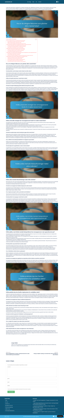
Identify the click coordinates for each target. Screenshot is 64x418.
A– (8, 416)
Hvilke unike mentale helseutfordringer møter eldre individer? (16, 48)
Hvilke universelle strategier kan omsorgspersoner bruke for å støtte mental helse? (19, 44)
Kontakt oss (7, 403)
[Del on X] (55, 416)
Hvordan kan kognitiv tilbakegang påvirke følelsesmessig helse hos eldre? (16, 43)
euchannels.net (8, 1)
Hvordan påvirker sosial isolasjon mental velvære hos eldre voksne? (15, 41)
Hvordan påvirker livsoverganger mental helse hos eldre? (14, 51)
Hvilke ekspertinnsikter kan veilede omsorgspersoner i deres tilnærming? (16, 61)
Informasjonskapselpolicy (9, 410)
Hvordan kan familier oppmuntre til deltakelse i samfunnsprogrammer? (16, 59)
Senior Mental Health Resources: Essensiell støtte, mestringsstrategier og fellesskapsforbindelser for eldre (45, 404)
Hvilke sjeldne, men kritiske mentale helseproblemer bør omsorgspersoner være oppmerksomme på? (21, 52)
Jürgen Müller (14, 343)
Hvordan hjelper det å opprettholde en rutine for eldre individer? (15, 47)
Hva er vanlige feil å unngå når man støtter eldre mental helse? (15, 60)
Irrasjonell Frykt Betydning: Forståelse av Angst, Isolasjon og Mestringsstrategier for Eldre (44, 406)
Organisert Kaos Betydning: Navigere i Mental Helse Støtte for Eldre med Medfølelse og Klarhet (45, 409)
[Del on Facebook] (56, 1)
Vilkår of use (7, 408)
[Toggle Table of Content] (35, 39)
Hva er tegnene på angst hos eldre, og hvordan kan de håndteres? (15, 50)
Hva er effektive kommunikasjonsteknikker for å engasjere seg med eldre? (16, 46)
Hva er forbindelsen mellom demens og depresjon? (13, 54)
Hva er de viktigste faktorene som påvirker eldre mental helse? (16, 40)
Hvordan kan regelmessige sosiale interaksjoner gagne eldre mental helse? (16, 45)
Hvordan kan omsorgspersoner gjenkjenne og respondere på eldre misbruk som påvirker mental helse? (20, 55)
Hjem (33, 1)
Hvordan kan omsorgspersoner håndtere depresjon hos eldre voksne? (16, 49)
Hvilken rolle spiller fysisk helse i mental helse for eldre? (14, 42)
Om (36, 1)
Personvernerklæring (9, 407)
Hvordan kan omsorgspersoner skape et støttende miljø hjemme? (15, 57)
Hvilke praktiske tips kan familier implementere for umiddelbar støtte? (17, 56)
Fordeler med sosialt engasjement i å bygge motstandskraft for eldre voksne (45, 401)
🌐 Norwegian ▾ (60, 416)
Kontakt (39, 1)
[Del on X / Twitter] (58, 1)
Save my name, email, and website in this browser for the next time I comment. (19, 389)
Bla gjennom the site (9, 405)
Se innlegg (29, 1)
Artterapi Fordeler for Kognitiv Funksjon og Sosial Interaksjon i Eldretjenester (44, 412)
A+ (5, 416)
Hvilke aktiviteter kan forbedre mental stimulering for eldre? (14, 58)
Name (8, 378)
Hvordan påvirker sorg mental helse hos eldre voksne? (14, 53)
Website (8, 385)
